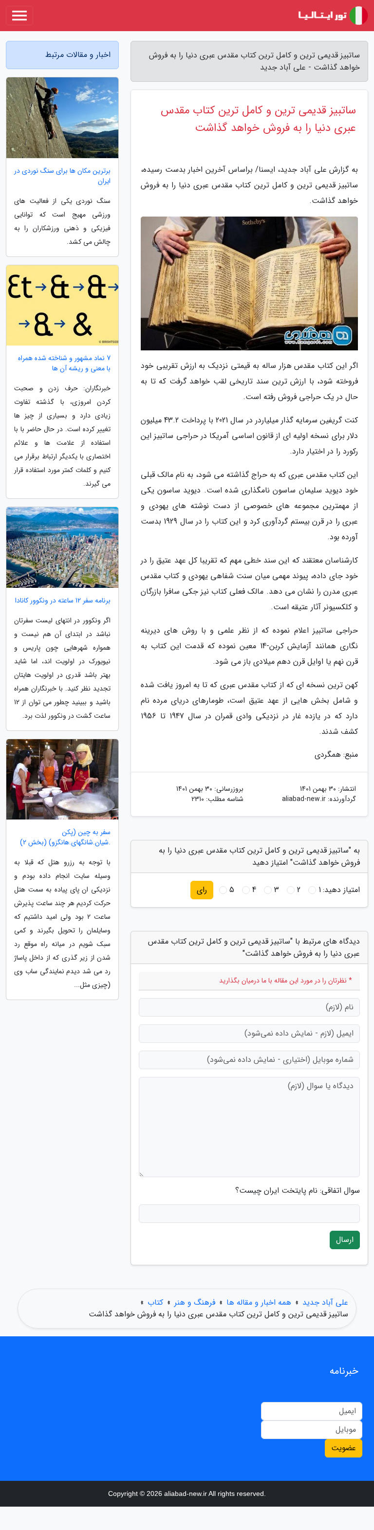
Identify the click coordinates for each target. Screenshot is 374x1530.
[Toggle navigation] (19, 15)
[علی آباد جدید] (332, 15)
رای (202, 890)
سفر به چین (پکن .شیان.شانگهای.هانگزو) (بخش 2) (65, 837)
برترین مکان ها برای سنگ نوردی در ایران (62, 176)
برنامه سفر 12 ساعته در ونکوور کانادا (63, 601)
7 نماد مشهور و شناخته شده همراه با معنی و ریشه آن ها (64, 363)
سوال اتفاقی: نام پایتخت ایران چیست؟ (297, 1191)
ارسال (345, 1240)
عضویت (343, 1448)
